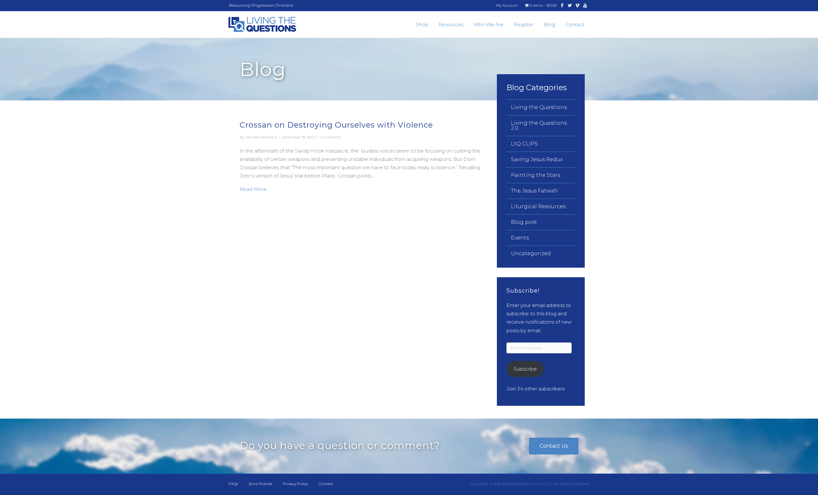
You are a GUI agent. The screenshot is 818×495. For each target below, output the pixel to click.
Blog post (524, 222)
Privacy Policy (295, 483)
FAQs (233, 483)
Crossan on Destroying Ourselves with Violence (336, 125)
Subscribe (525, 369)
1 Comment (330, 137)
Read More (253, 189)
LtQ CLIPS (524, 144)
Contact (574, 24)
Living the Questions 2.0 (539, 125)
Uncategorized (531, 253)
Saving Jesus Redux (537, 159)
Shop (422, 24)
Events (520, 238)
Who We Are (489, 24)
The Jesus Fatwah (534, 191)
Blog (549, 24)
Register (524, 24)
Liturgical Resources (538, 206)
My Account (507, 5)
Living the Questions (539, 107)
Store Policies (260, 483)
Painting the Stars (535, 175)
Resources (450, 24)
